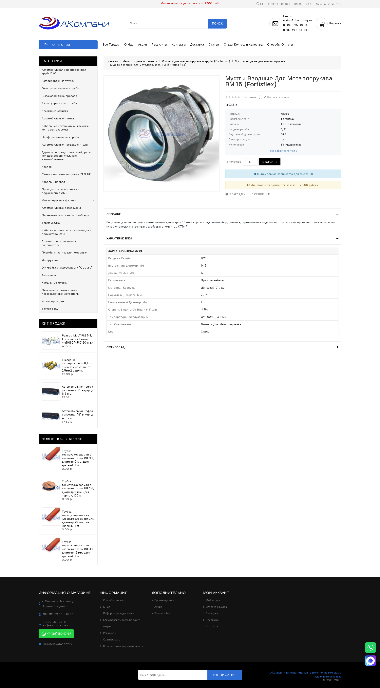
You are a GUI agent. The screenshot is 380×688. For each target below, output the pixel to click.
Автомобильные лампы (58, 118)
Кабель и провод (53, 182)
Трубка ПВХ (50, 309)
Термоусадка (51, 223)
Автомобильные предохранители (65, 145)
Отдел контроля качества (243, 44)
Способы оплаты (280, 44)
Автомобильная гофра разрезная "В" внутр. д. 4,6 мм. (78, 414)
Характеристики (119, 238)
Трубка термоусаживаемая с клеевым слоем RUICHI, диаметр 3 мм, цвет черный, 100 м (78, 488)
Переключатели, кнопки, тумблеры (66, 215)
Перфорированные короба (60, 137)
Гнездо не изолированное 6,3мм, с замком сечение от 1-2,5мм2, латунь (78, 365)
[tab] (222, 214)
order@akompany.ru (57, 644)
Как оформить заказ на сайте (121, 620)
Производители (164, 600)
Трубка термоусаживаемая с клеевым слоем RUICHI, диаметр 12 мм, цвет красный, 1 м (78, 549)
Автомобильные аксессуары (61, 208)
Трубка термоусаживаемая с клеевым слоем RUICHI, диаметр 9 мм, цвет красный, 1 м (78, 458)
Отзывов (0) (116, 347)
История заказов (216, 607)
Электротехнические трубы (60, 88)
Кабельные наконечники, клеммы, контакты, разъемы (65, 128)
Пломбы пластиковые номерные (64, 252)
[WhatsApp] (370, 647)
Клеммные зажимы (55, 111)
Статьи (214, 44)
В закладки (237, 194)
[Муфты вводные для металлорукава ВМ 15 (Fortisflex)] (161, 133)
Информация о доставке (118, 613)
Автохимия (49, 275)
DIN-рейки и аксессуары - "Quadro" (67, 268)
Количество (233, 161)
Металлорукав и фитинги (59, 200)
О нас (128, 44)
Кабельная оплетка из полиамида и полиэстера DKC (66, 232)
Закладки (212, 613)
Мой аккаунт (214, 600)
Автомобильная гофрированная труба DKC (64, 71)
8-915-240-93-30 (295, 30)
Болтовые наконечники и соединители (59, 243)
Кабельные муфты (54, 283)
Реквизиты (159, 44)
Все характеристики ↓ (283, 151)
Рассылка (212, 620)
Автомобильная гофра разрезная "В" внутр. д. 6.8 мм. (78, 390)
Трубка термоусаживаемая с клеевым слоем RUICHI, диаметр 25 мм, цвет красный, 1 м (78, 519)
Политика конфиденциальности (123, 646)
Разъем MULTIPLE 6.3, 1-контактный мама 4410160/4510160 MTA (77, 339)
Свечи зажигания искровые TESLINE (66, 174)
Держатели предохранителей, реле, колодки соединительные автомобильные (66, 155)
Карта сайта (162, 613)
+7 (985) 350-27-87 (56, 625)
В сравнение (261, 194)
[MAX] (370, 660)
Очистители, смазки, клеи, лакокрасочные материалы (60, 292)
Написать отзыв (277, 97)
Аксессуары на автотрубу (59, 103)
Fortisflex (287, 119)
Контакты (179, 44)
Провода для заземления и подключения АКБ (61, 191)
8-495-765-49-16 (295, 25)
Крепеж (47, 167)
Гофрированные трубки (58, 81)
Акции (142, 44)
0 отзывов (249, 97)
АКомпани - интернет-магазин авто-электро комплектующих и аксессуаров (305, 674)
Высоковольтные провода (59, 96)
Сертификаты (112, 639)
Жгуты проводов (53, 301)
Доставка (197, 44)
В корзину (269, 162)
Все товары (111, 44)
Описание (114, 214)
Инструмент (50, 260)
